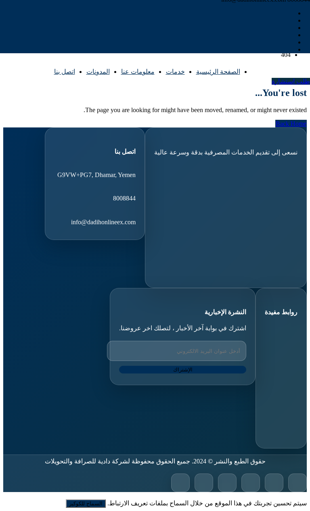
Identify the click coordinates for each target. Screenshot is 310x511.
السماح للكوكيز (86, 504)
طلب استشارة (291, 81)
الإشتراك (183, 370)
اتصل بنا (64, 71)
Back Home (291, 123)
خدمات (175, 71)
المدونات (98, 71)
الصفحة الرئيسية (218, 71)
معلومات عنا (138, 71)
